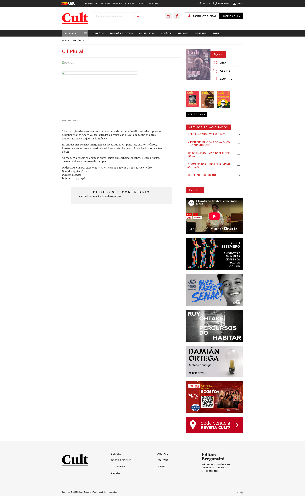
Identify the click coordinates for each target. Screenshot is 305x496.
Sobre (217, 33)
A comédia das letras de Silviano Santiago (208, 165)
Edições (98, 33)
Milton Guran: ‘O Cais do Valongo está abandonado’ (208, 143)
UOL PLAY (142, 3)
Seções (166, 33)
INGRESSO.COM (89, 3)
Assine (225, 70)
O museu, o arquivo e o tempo (206, 134)
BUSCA (206, 3)
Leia (223, 62)
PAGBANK (118, 3)
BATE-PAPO (224, 3)
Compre (226, 78)
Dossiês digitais (121, 33)
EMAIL (241, 3)
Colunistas (147, 33)
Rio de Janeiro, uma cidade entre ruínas (208, 154)
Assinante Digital (204, 16)
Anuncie (183, 33)
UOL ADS (153, 3)
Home (65, 40)
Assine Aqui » (231, 16)
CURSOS (129, 3)
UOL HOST (105, 3)
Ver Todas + (196, 114)
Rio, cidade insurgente (202, 175)
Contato (200, 33)
